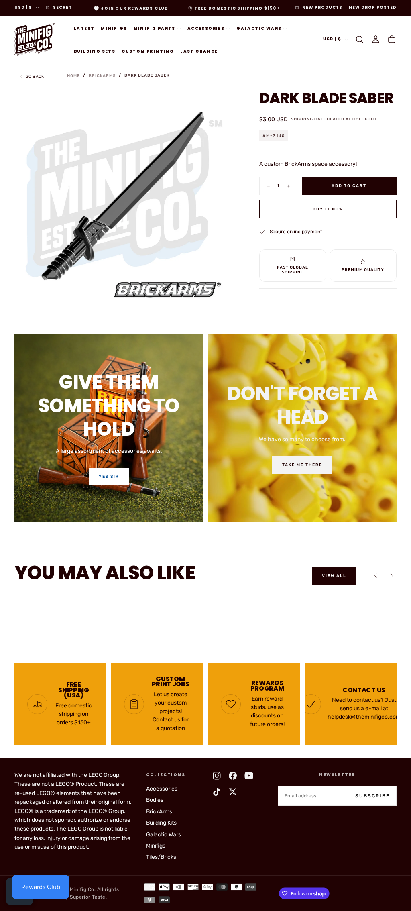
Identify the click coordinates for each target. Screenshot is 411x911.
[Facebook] (233, 776)
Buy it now (328, 209)
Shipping (302, 119)
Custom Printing (148, 51)
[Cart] (392, 39)
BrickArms (159, 811)
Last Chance (199, 51)
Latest (84, 28)
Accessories (205, 28)
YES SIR (109, 476)
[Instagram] (217, 776)
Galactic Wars (258, 28)
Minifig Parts (154, 28)
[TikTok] (217, 792)
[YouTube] (249, 776)
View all (334, 575)
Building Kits (161, 822)
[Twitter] (233, 792)
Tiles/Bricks (161, 857)
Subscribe (372, 796)
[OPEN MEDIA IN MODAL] (221, 295)
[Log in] (375, 39)
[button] (359, 39)
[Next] (392, 576)
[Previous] (375, 576)
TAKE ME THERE (302, 465)
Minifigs (114, 28)
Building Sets (94, 51)
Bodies (154, 800)
